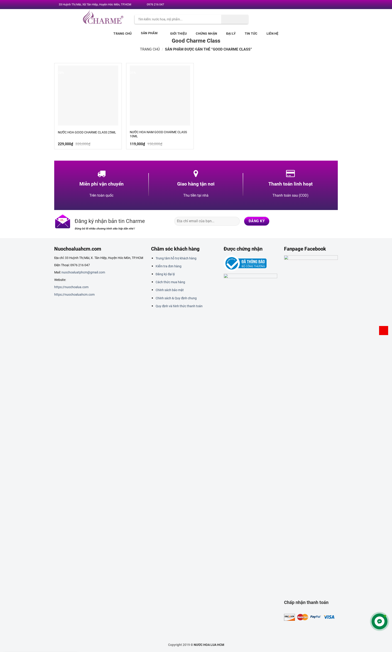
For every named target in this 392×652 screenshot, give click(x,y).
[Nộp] (234, 19)
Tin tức (251, 33)
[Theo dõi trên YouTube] (333, 4)
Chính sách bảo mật (170, 290)
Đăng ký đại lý (165, 274)
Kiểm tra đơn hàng (168, 266)
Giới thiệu (178, 33)
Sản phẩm (149, 33)
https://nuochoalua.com (71, 287)
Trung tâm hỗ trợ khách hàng (176, 258)
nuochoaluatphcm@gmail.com (83, 272)
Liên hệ (273, 33)
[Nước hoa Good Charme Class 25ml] (88, 95)
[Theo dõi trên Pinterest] (329, 4)
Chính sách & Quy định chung (176, 298)
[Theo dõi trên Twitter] (320, 4)
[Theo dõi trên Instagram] (316, 4)
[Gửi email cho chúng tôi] (325, 4)
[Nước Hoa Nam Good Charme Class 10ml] (160, 95)
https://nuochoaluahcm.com (74, 294)
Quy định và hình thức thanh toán (179, 306)
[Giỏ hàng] (383, 330)
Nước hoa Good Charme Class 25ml (87, 132)
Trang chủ (122, 33)
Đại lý (231, 33)
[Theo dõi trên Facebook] (312, 4)
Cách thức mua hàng (170, 282)
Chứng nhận (206, 33)
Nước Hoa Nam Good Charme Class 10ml (158, 134)
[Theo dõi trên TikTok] (315, 221)
